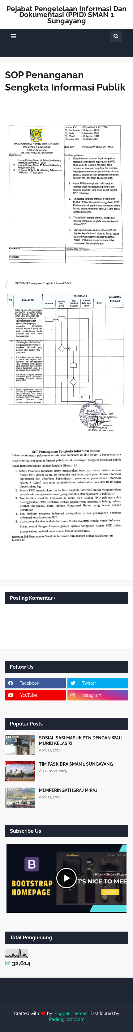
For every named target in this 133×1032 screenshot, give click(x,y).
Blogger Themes (70, 1013)
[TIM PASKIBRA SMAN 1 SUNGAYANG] (20, 771)
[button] (13, 36)
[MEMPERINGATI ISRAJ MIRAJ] (20, 798)
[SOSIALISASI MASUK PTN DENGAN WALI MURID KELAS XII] (20, 745)
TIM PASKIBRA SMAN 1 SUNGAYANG (76, 764)
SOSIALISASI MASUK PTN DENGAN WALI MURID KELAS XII (80, 740)
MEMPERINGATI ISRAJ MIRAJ (68, 790)
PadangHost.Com (66, 1019)
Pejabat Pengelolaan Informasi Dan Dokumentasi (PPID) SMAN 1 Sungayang (66, 14)
